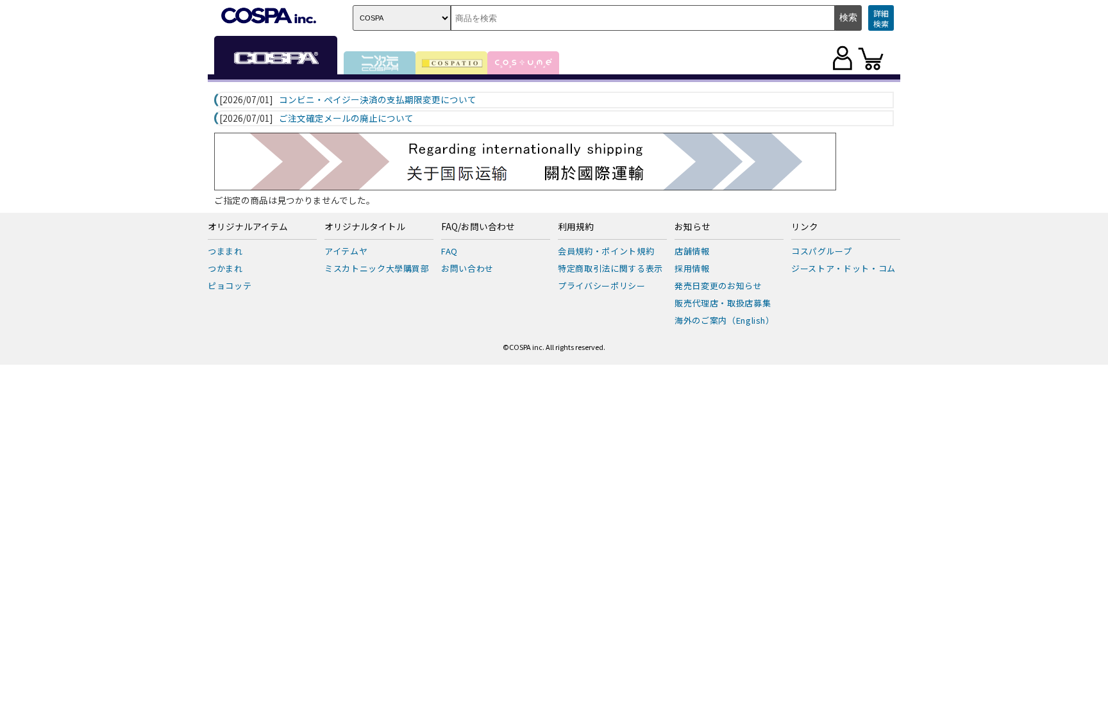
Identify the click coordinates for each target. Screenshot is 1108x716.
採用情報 (692, 268)
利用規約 (576, 227)
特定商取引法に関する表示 (610, 268)
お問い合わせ (467, 268)
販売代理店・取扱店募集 (723, 303)
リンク (804, 227)
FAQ (449, 251)
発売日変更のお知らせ (718, 285)
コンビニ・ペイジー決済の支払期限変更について (377, 100)
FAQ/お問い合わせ (478, 227)
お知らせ (692, 227)
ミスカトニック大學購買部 (377, 268)
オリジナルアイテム (248, 227)
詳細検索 (881, 18)
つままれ (225, 251)
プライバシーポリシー (602, 285)
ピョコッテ (229, 285)
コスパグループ (821, 251)
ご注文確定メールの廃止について (346, 118)
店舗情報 (692, 251)
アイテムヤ (345, 251)
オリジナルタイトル (364, 227)
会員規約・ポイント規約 (606, 251)
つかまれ (225, 268)
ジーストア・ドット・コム (843, 268)
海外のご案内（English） (725, 320)
